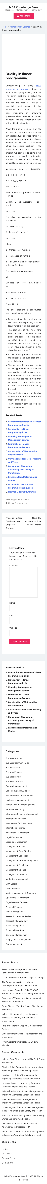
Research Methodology (17, 921)
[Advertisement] (23, 55)
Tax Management (14, 944)
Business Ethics (13, 767)
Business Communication (17, 763)
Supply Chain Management (18, 939)
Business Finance (14, 772)
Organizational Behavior (17, 902)
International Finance (15, 828)
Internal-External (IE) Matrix (22, 492)
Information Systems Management (22, 814)
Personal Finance (14, 907)
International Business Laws (19, 823)
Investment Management (17, 832)
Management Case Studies (18, 851)
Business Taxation (14, 781)
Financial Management (16, 786)
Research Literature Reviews (19, 916)
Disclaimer (7, 1153)
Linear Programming (17, 503)
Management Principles (17, 865)
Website (13, 628)
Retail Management (15, 925)
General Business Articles (18, 791)
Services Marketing (15, 930)
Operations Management (17, 897)
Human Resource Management (20, 804)
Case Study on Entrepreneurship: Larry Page (23, 977)
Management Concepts (17, 856)
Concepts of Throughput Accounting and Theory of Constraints (21, 469)
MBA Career (11, 884)
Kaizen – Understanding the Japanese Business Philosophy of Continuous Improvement (20, 1017)
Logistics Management (16, 842)
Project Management (15, 911)
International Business (16, 818)
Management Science (20, 27)
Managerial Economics (16, 874)
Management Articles (16, 846)
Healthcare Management (17, 800)
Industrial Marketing (15, 809)
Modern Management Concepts (21, 893)
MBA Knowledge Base (23, 7)
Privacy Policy (8, 1158)
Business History (13, 776)
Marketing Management (17, 879)
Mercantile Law (13, 888)
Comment (14, 565)
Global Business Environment (19, 795)
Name (13, 603)
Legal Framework (14, 837)
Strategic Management (16, 935)
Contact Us (7, 1162)
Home (5, 27)
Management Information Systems (22, 860)
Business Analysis (14, 758)
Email (12, 615)
